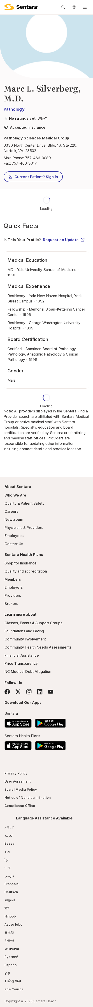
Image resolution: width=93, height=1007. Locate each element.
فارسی (9, 876)
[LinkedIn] (39, 691)
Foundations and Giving (24, 631)
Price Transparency (21, 663)
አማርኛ (9, 827)
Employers (14, 587)
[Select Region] (74, 7)
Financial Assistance (22, 655)
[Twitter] (18, 691)
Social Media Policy (21, 789)
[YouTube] (50, 692)
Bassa (10, 843)
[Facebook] (7, 691)
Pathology (14, 109)
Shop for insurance (21, 563)
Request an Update (61, 239)
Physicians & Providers (24, 527)
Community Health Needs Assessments (38, 647)
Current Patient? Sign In (36, 177)
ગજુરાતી (10, 900)
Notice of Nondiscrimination (28, 797)
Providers (13, 595)
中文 (8, 868)
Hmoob (10, 916)
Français (12, 884)
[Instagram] (29, 691)
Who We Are (15, 495)
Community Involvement (25, 639)
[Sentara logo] (21, 7)
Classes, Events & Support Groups (33, 623)
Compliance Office (20, 806)
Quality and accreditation (26, 571)
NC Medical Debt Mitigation (28, 671)
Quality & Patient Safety (24, 503)
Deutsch (11, 892)
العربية (9, 835)
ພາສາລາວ (12, 949)
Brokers (11, 603)
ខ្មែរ (7, 860)
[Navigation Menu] (84, 7)
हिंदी (7, 908)
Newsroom (14, 519)
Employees (14, 535)
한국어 (9, 940)
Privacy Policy (16, 773)
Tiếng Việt (13, 981)
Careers (11, 511)
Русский (11, 957)
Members (13, 579)
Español (11, 965)
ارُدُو (7, 973)
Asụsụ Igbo (13, 924)
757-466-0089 (38, 158)
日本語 (9, 932)
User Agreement (18, 781)
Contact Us (14, 544)
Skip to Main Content (7, 6)
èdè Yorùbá (14, 989)
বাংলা (7, 851)
